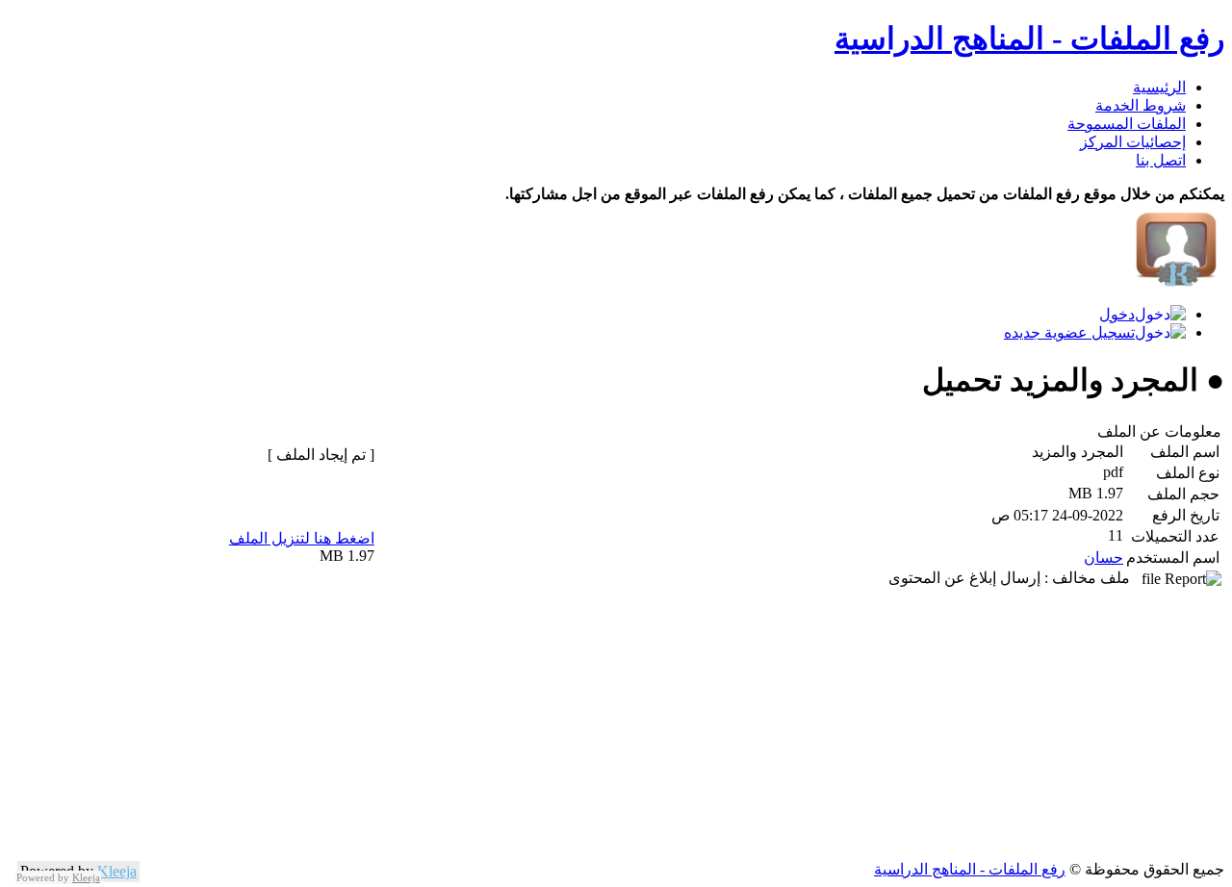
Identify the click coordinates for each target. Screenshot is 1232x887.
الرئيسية (1159, 87)
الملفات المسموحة (1126, 123)
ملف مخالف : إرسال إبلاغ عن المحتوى (1015, 578)
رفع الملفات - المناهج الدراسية (1029, 38)
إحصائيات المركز (1133, 142)
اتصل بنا (1161, 160)
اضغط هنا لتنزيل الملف (301, 538)
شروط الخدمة (1140, 105)
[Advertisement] (646, 725)
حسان (1103, 557)
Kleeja (117, 871)
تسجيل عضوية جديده (1069, 332)
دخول (1117, 314)
